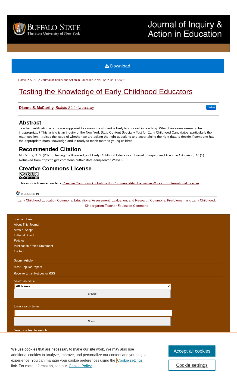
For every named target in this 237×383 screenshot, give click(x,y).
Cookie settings (130, 360)
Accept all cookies (192, 351)
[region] (118, 357)
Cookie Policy (80, 366)
